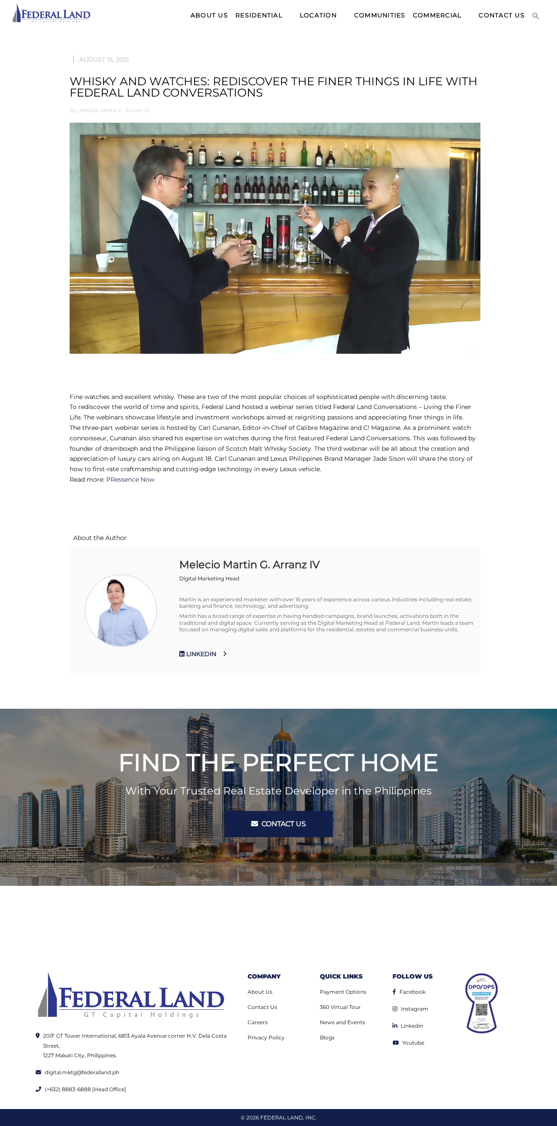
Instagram (414, 1008)
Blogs (327, 1037)
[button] (536, 15)
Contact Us (262, 1007)
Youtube (413, 1042)
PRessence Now (130, 479)
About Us (260, 992)
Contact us (283, 824)
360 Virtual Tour (340, 1007)
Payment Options (343, 992)
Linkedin (412, 1025)
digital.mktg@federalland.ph (82, 1072)
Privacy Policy (266, 1037)
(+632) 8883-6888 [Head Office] (85, 1089)
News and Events (342, 1022)
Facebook (412, 992)
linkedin (200, 654)
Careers (258, 1022)
